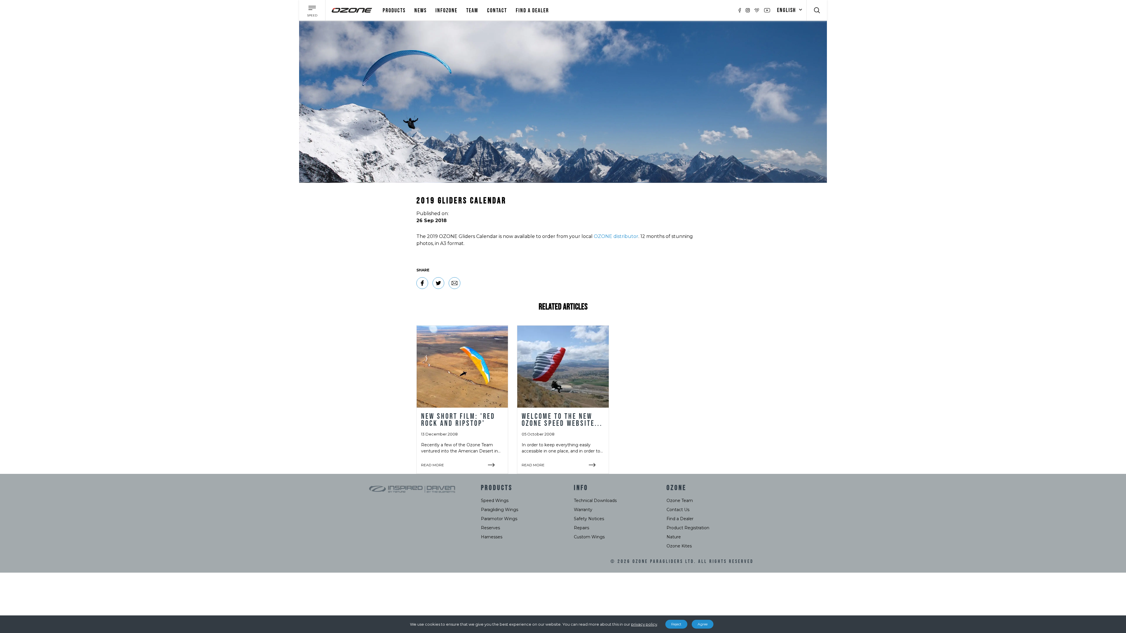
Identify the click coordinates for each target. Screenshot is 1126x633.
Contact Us (678, 509)
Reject (676, 624)
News (420, 10)
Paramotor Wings (499, 518)
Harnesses (491, 537)
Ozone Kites (679, 546)
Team (472, 10)
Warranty (583, 509)
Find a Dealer (680, 518)
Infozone (446, 10)
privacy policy (644, 624)
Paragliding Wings (499, 509)
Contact (497, 10)
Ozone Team (680, 500)
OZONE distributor (616, 236)
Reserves (490, 527)
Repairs (581, 527)
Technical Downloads (595, 500)
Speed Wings (494, 500)
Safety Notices (589, 518)
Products (394, 10)
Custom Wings (589, 537)
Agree (703, 624)
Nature (674, 537)
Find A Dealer (532, 10)
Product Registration (688, 527)
